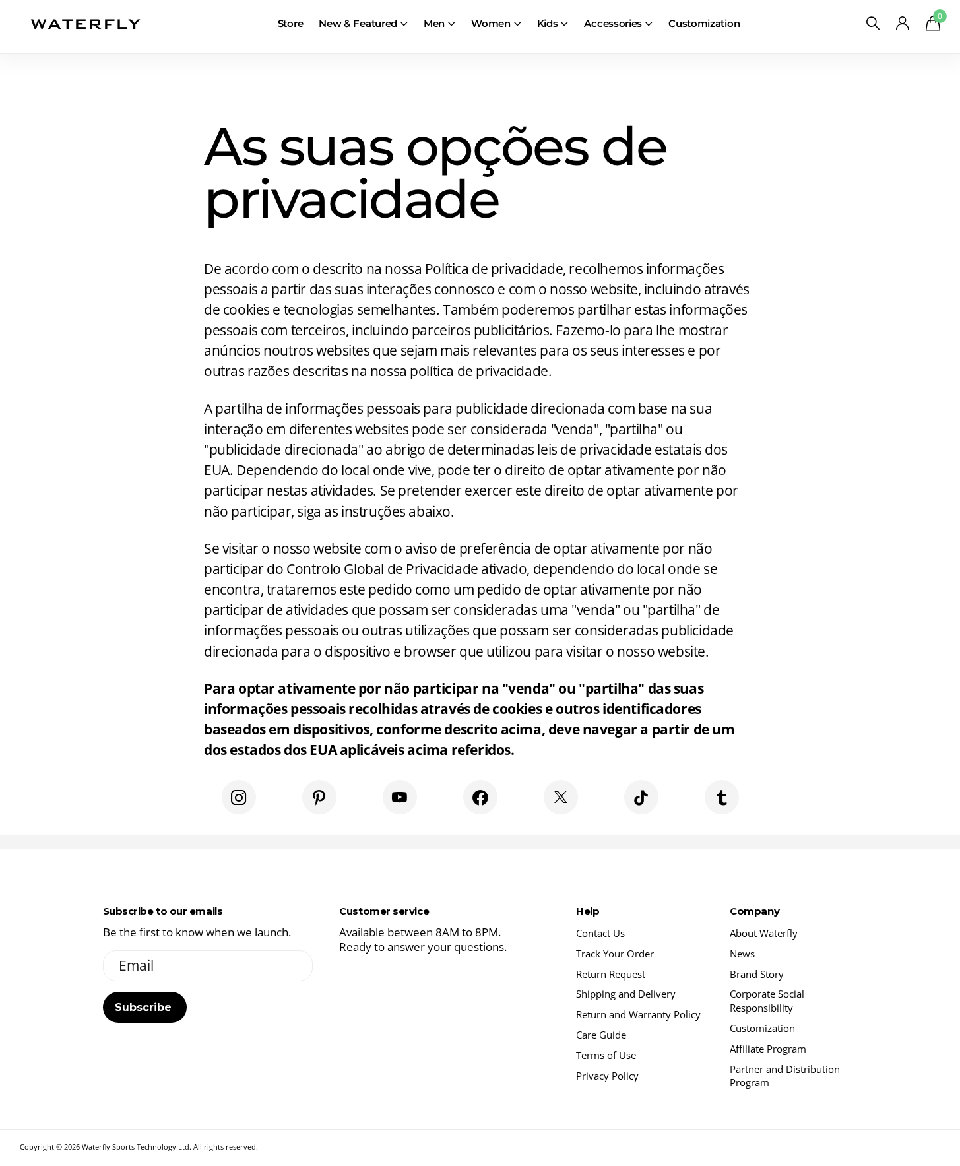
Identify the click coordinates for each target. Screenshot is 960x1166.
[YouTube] (400, 797)
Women (491, 23)
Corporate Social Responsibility (767, 1000)
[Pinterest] (319, 797)
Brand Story (757, 974)
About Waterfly (764, 933)
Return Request (610, 974)
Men (434, 23)
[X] (561, 797)
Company (754, 911)
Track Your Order (615, 953)
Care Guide (601, 1034)
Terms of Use (606, 1055)
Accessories (613, 23)
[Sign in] (902, 23)
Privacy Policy (607, 1075)
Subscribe (145, 1007)
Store (291, 23)
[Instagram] (239, 797)
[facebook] (480, 797)
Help (587, 911)
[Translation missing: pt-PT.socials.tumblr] (722, 797)
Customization (704, 23)
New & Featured (358, 23)
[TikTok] (641, 797)
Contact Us (600, 933)
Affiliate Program (768, 1048)
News (742, 953)
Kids (547, 23)
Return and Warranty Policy (638, 1014)
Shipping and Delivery (626, 993)
